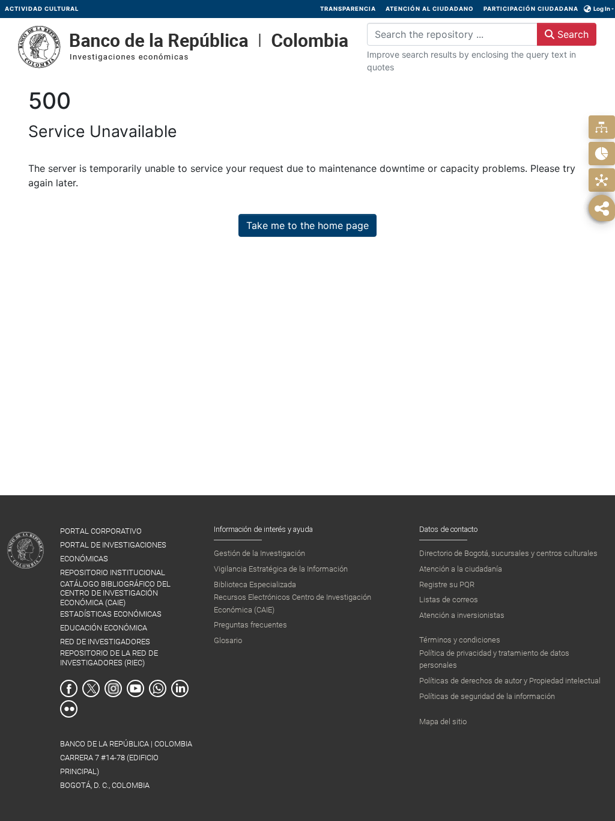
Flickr (68, 709)
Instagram (113, 688)
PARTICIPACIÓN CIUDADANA (530, 8)
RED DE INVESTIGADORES (105, 641)
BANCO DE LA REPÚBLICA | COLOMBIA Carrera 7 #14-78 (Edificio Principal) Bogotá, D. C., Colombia (126, 764)
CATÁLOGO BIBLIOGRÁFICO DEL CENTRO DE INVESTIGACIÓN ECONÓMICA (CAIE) (115, 593)
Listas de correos (448, 599)
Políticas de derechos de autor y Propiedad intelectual (510, 680)
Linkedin (180, 688)
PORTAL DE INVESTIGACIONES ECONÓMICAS (113, 551)
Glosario (228, 640)
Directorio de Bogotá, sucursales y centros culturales (508, 553)
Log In (601, 8)
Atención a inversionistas (461, 615)
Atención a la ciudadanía (460, 568)
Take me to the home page (307, 225)
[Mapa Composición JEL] (601, 180)
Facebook (68, 688)
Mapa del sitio (443, 721)
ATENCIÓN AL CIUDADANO (430, 8)
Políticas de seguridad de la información (487, 696)
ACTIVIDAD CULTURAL (42, 8)
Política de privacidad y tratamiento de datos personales (494, 659)
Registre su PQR (446, 584)
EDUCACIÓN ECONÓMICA (103, 627)
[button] (587, 9)
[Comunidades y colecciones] (601, 127)
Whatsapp (157, 688)
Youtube (135, 688)
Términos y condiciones (459, 639)
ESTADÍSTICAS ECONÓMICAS (111, 613)
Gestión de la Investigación (259, 553)
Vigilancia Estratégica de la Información (281, 568)
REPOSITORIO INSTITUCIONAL (112, 572)
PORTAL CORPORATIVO (101, 531)
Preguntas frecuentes (250, 624)
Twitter (91, 688)
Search (571, 34)
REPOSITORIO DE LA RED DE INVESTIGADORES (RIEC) (109, 658)
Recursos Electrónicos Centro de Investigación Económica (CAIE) (292, 603)
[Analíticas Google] (601, 153)
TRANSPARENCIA (348, 8)
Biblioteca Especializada (255, 584)
